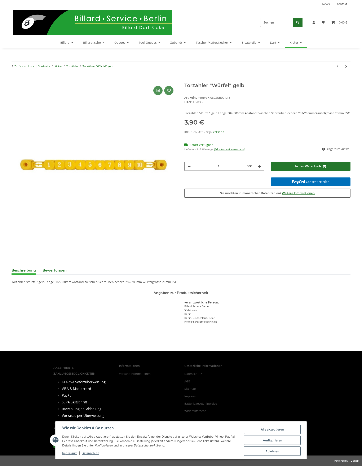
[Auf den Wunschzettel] (168, 90)
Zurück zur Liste (24, 66)
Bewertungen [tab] (55, 270)
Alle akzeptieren (272, 429)
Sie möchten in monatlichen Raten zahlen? (267, 193)
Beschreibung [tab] (24, 270)
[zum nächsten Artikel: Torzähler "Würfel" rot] (346, 66)
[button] (313, 22)
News (326, 4)
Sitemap (190, 389)
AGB (187, 381)
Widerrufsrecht (195, 411)
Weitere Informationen (298, 193)
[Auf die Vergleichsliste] (158, 90)
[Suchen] (298, 22)
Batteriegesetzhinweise (200, 404)
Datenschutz (90, 453)
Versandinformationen (135, 374)
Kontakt (341, 4)
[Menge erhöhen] (259, 166)
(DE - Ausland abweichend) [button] (229, 149)
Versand (218, 132)
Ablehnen (272, 451)
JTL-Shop (354, 460)
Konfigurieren (272, 440)
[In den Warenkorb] (15, 80)
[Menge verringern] (189, 166)
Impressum (69, 453)
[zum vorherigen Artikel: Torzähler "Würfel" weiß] (337, 66)
